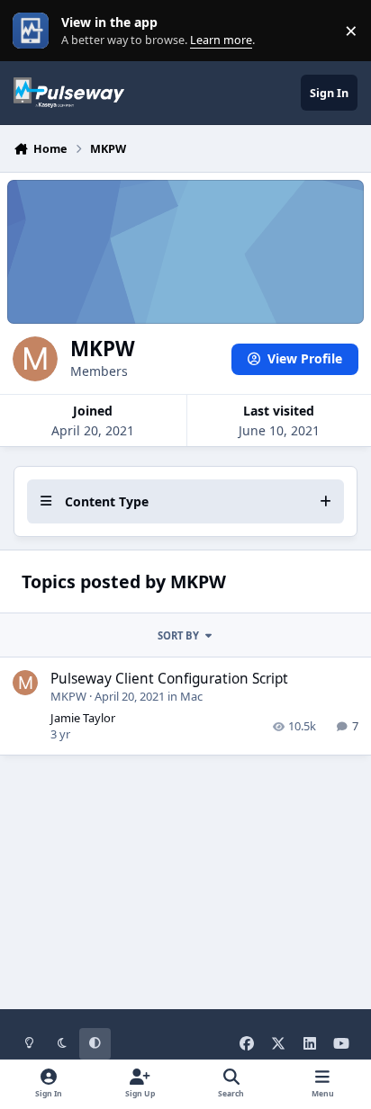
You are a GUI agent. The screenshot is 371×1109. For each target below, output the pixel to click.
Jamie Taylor (82, 718)
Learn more (34, 31)
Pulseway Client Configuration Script (169, 678)
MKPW (68, 696)
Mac (191, 696)
